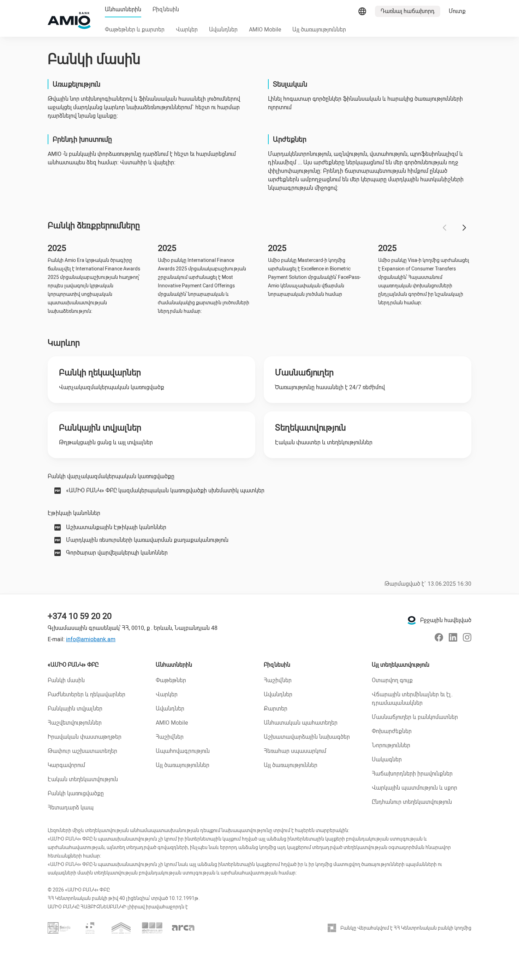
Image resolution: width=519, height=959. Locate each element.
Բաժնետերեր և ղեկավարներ (86, 694)
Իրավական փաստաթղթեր (84, 736)
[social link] (439, 637)
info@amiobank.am (90, 639)
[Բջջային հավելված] (411, 620)
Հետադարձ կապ (71, 807)
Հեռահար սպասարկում (295, 751)
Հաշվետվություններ (75, 722)
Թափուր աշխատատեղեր (82, 751)
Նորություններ (391, 745)
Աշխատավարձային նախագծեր (307, 736)
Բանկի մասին (66, 680)
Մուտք (457, 11)
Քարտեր (275, 708)
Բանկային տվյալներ (75, 708)
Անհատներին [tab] (123, 9)
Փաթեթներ (171, 680)
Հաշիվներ (170, 736)
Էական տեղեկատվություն (83, 779)
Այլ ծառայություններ (182, 765)
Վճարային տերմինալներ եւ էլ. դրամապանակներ (412, 698)
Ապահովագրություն (183, 751)
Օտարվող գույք (392, 680)
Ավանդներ (170, 708)
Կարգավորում (66, 765)
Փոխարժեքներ (392, 731)
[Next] (464, 228)
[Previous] (444, 228)
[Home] (69, 20)
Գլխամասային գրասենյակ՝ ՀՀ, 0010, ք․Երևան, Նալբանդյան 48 (132, 628)
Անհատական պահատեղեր (301, 722)
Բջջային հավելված (445, 620)
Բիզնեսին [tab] (166, 9)
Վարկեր (167, 694)
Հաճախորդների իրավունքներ (412, 773)
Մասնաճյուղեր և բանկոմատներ (415, 717)
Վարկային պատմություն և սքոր (414, 787)
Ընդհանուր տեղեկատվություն (412, 802)
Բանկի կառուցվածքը (76, 793)
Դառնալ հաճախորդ (408, 11)
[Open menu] (362, 11)
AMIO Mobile (172, 722)
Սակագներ (387, 759)
